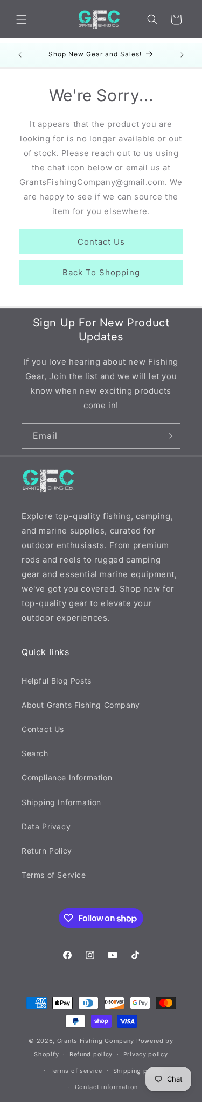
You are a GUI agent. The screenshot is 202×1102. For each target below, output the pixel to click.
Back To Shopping (101, 272)
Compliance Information (67, 777)
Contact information (106, 1087)
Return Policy (47, 850)
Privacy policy (145, 1054)
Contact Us (101, 242)
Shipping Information (61, 802)
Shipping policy (138, 1071)
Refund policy (91, 1054)
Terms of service (76, 1071)
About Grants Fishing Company (81, 704)
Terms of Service (54, 874)
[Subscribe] (168, 436)
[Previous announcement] (20, 55)
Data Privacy (46, 826)
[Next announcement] (182, 55)
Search (35, 753)
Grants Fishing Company (95, 1040)
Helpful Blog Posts (57, 680)
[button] (21, 19)
